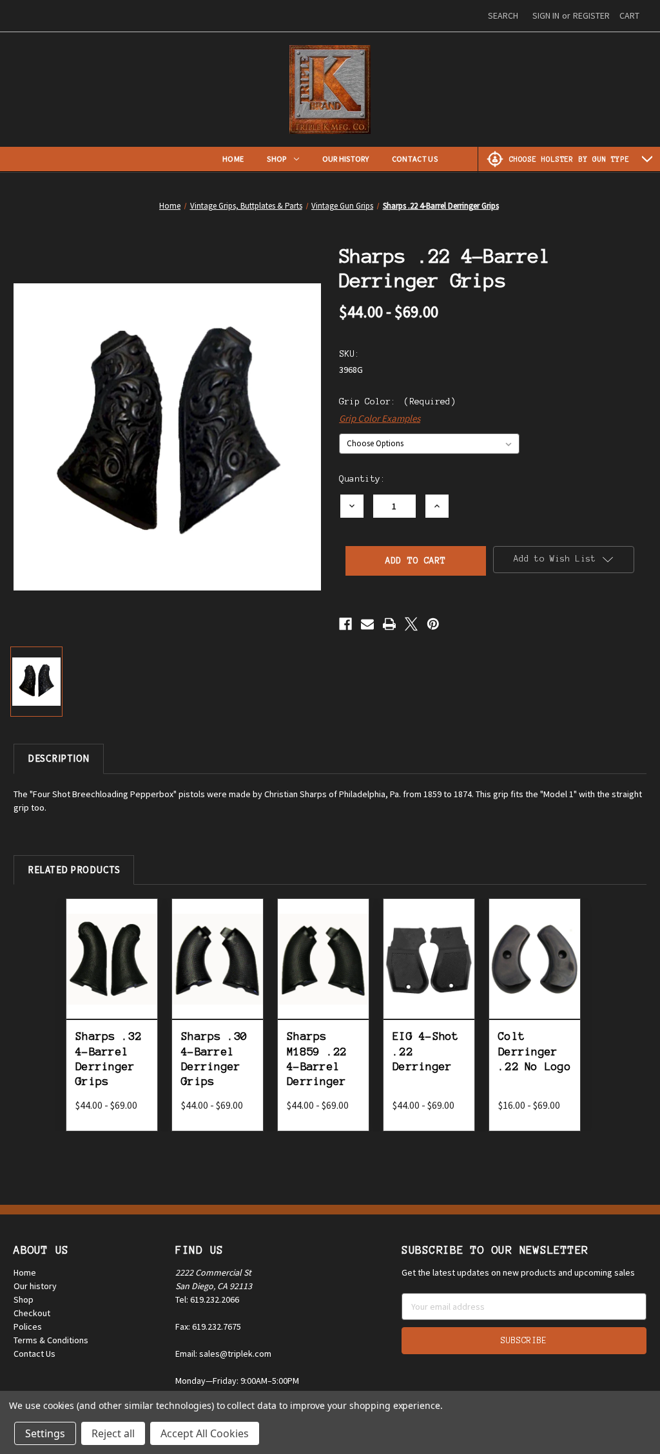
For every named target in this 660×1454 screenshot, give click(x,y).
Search (503, 15)
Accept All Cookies (204, 1433)
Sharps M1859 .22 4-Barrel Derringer (316, 1058)
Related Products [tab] (74, 870)
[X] (411, 624)
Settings (45, 1433)
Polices (28, 1326)
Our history (35, 1286)
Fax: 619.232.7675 (208, 1326)
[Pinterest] (433, 624)
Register (591, 15)
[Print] (389, 624)
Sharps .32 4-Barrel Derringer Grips (108, 1058)
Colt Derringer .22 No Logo (534, 1051)
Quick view (114, 940)
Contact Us (415, 159)
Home (233, 159)
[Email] (367, 624)
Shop (276, 159)
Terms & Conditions (51, 1340)
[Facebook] (345, 624)
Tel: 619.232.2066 (207, 1299)
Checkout (32, 1313)
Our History (345, 159)
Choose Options (114, 973)
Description (59, 758)
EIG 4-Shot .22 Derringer (426, 1051)
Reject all (113, 1433)
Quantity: (362, 479)
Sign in (545, 15)
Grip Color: (397, 401)
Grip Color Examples (379, 418)
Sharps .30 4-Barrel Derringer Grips (214, 1058)
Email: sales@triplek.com (223, 1353)
